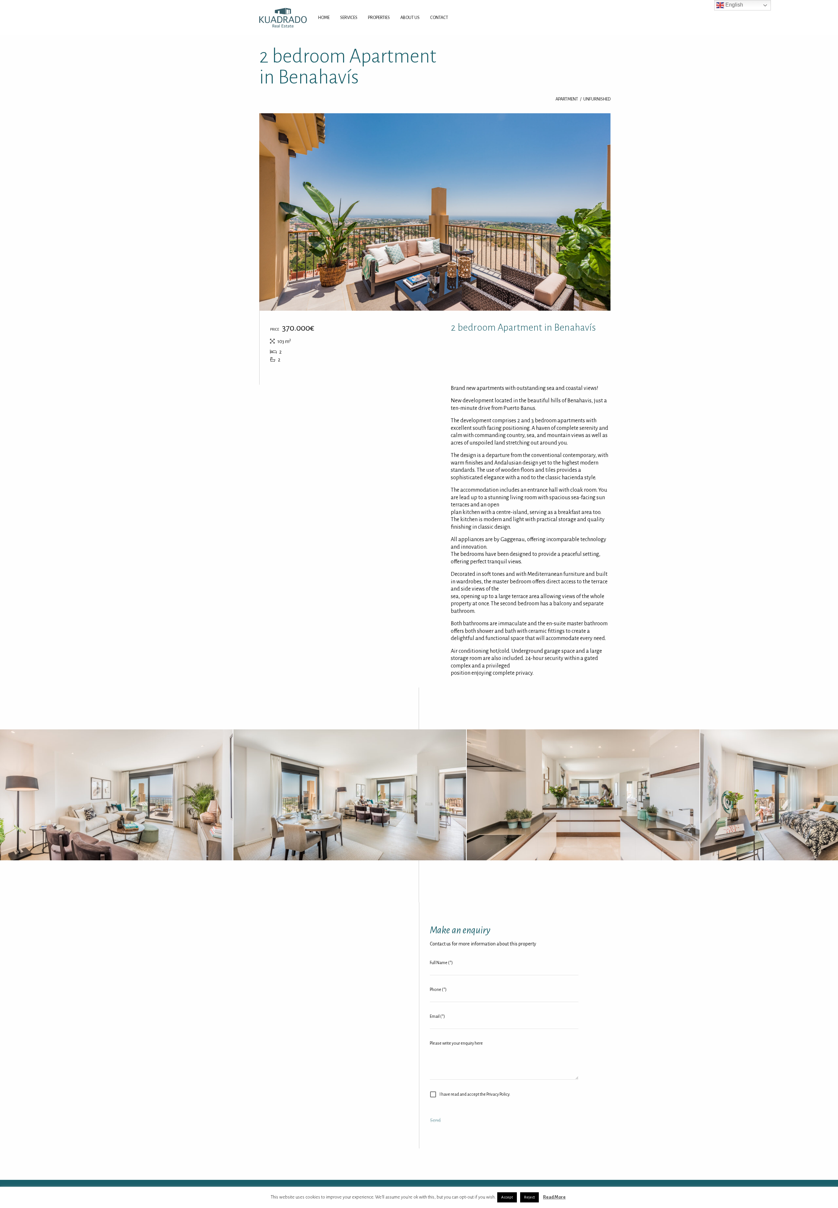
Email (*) (437, 1016)
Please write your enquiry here (456, 1043)
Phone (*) (438, 989)
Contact (439, 17)
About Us (410, 17)
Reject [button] (529, 1197)
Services (348, 17)
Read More (554, 1197)
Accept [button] (507, 1197)
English (733, 5)
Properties (379, 17)
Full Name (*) (441, 963)
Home (324, 17)
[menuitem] (324, 17)
